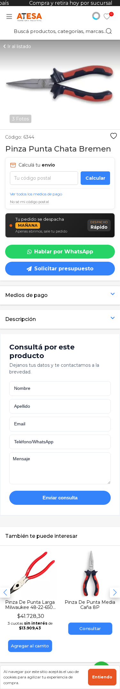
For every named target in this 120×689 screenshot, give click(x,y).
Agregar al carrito (30, 646)
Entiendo (102, 677)
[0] (107, 17)
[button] (115, 592)
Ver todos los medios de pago (36, 194)
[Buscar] (109, 31)
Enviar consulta (60, 497)
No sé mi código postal (29, 202)
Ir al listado (18, 46)
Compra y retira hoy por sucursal (69, 3)
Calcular (95, 178)
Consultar (90, 628)
